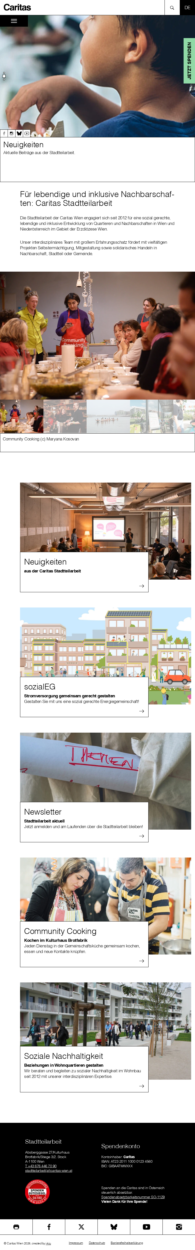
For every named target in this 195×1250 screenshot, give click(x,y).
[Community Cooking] (105, 906)
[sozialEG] (105, 655)
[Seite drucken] (16, 1227)
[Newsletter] (105, 781)
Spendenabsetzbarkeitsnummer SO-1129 (133, 1197)
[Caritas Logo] (17, 6)
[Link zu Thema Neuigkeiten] (97, 76)
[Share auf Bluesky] (114, 1227)
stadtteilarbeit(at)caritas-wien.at (48, 1170)
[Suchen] (173, 7)
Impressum (76, 1243)
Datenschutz (97, 1243)
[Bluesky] (19, 133)
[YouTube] (146, 1227)
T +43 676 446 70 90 (41, 1166)
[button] (4, 76)
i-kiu (48, 1243)
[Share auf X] (81, 1227)
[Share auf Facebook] (49, 1227)
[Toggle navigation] (14, 21)
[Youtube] (26, 133)
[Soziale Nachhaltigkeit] (105, 1030)
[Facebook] (4, 133)
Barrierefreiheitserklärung (127, 1243)
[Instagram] (11, 133)
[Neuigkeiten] (105, 531)
